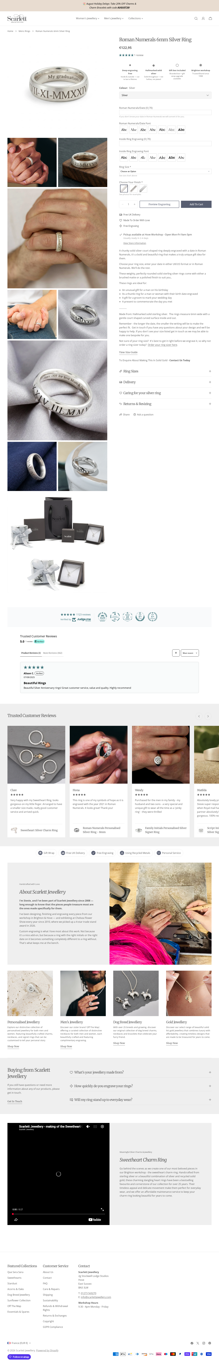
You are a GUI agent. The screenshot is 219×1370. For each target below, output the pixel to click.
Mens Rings (24, 31)
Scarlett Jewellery (25, 1350)
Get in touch (14, 1101)
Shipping (48, 1294)
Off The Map (14, 1306)
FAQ (45, 1283)
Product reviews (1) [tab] (31, 653)
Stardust (12, 1283)
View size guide (128, 352)
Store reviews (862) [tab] (52, 653)
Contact (47, 1277)
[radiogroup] (165, 129)
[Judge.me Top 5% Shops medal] (140, 617)
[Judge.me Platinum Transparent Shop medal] (115, 617)
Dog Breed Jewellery (18, 1294)
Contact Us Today (179, 360)
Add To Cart (196, 204)
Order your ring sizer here (162, 344)
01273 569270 (88, 1293)
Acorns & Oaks (15, 1289)
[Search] (196, 18)
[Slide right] (208, 716)
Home (10, 31)
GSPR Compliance (53, 1327)
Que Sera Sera (15, 1272)
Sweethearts (14, 1277)
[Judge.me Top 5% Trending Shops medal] (152, 617)
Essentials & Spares (18, 1311)
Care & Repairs (51, 1289)
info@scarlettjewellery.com (96, 1297)
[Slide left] (199, 716)
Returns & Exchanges (55, 1315)
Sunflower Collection (19, 1300)
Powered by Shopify (47, 1350)
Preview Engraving (159, 204)
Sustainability (50, 1300)
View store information (134, 243)
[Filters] (176, 653)
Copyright (48, 1321)
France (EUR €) (20, 1343)
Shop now (13, 1046)
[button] (126, 55)
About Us (48, 1272)
